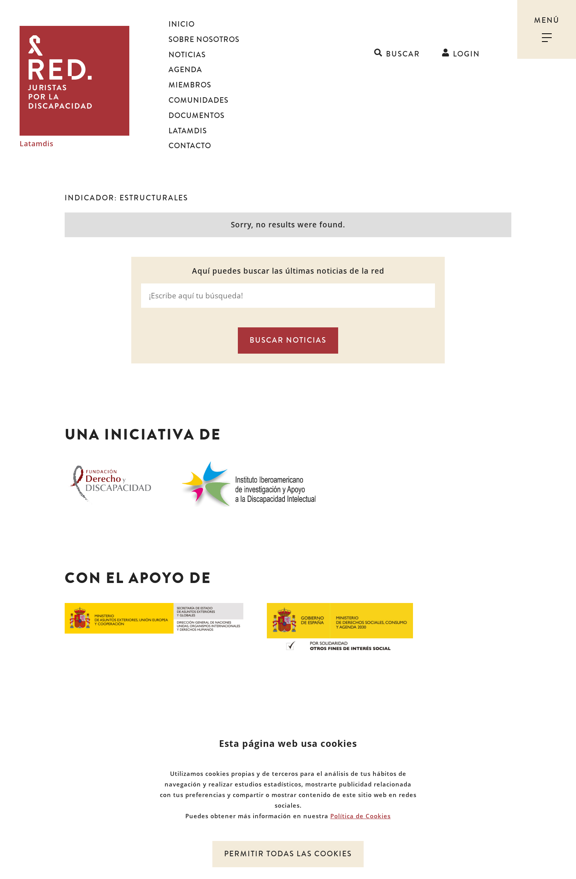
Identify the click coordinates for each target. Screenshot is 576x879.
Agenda (185, 69)
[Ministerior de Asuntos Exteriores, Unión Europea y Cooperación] (154, 617)
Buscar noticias (288, 340)
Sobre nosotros (203, 39)
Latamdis (37, 144)
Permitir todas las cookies (288, 853)
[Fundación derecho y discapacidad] (111, 483)
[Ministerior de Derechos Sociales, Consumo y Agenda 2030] (340, 626)
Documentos (196, 115)
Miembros (189, 85)
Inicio (181, 24)
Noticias (187, 54)
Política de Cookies (360, 816)
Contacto (189, 145)
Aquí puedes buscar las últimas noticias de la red (288, 271)
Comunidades (198, 100)
